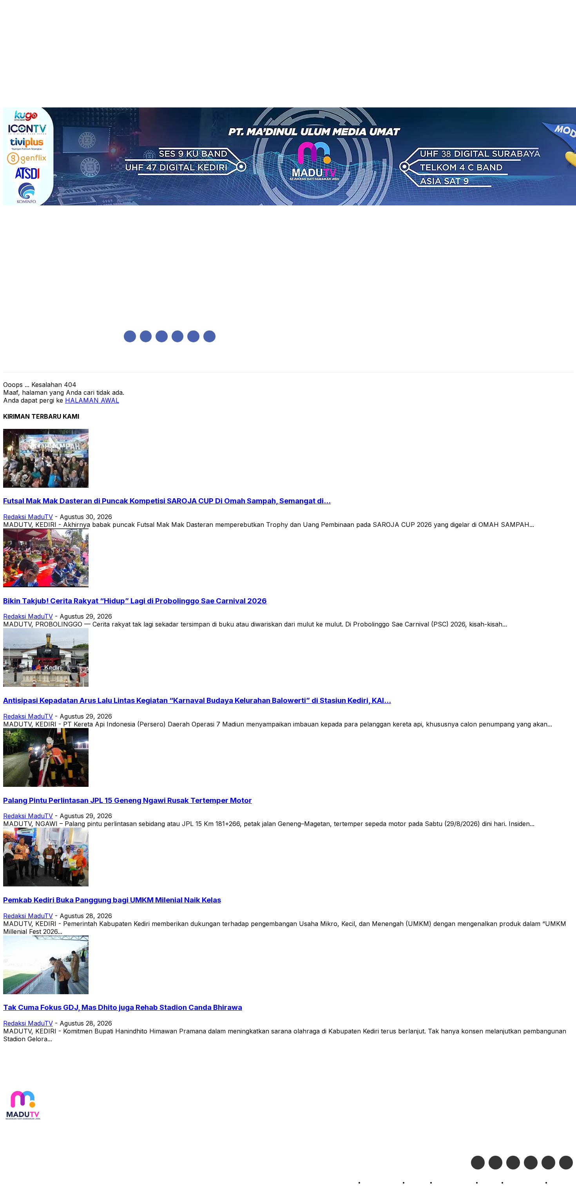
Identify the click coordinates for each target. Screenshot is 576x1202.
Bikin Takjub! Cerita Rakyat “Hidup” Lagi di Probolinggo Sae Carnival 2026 (135, 600)
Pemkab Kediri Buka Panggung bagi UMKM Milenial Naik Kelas (112, 899)
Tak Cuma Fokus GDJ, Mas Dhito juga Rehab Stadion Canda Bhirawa (122, 1007)
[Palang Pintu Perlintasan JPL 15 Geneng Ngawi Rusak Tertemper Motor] (46, 784)
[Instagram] (146, 336)
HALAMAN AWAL (92, 400)
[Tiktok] (548, 1162)
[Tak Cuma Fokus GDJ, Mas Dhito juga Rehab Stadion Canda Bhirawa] (46, 992)
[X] (193, 336)
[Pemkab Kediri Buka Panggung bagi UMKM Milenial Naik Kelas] (46, 884)
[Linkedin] (162, 336)
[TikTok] (178, 336)
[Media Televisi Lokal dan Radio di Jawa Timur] (22, 1105)
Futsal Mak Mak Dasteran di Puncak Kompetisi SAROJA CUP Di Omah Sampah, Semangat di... (167, 500)
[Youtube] (209, 336)
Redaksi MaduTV (28, 517)
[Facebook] (130, 336)
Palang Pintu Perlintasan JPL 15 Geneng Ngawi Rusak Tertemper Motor (127, 800)
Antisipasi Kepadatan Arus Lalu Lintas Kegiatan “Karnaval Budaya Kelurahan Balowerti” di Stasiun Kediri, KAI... (197, 700)
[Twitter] (495, 1162)
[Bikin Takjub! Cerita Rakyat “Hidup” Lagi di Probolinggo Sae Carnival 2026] (46, 585)
